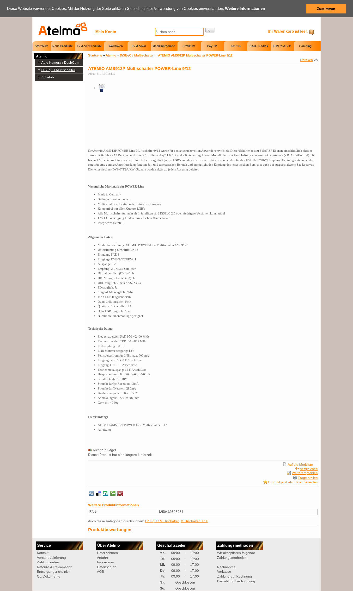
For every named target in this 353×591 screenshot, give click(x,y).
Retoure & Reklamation (54, 567)
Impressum (105, 562)
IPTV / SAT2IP (282, 46)
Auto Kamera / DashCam (60, 62)
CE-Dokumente (48, 576)
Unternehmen (107, 553)
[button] (267, 9)
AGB (100, 571)
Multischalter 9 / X (194, 521)
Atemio (236, 46)
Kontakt (43, 553)
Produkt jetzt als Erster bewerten (293, 482)
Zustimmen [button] (326, 9)
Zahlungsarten (48, 562)
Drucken (306, 60)
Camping (305, 46)
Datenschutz (106, 567)
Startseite (41, 45)
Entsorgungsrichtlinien (54, 571)
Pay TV (212, 46)
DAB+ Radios (259, 46)
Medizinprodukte (163, 46)
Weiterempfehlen (305, 473)
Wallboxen (116, 46)
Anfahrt (102, 558)
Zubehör (47, 77)
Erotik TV (189, 46)
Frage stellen (308, 478)
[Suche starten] (209, 30)
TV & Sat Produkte (89, 46)
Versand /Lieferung (51, 558)
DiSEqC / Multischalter (58, 70)
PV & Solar (139, 46)
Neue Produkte (62, 46)
